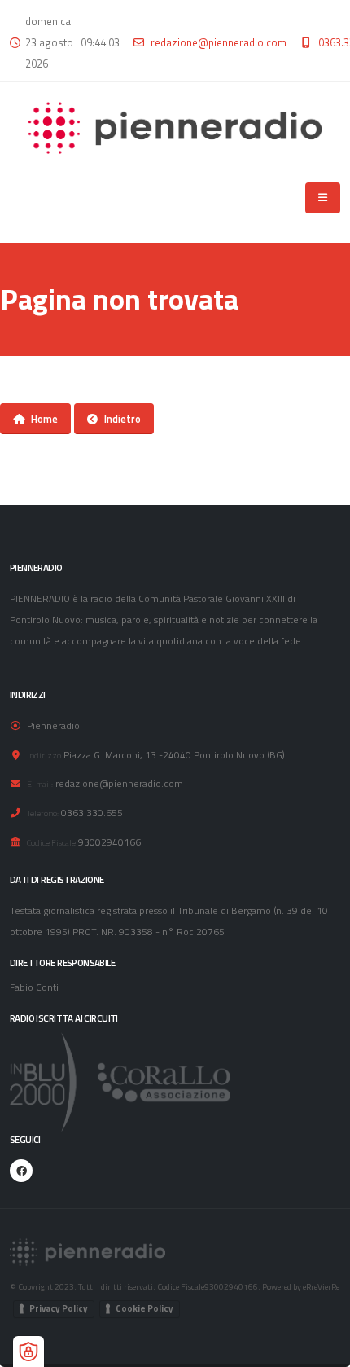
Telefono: (43, 813)
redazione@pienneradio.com (219, 42)
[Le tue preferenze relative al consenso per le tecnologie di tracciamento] (28, 1351)
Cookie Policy (144, 1308)
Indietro (122, 419)
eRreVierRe (321, 1286)
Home (44, 419)
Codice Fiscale (51, 842)
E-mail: (40, 783)
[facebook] (21, 1170)
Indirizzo (44, 755)
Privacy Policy (58, 1308)
